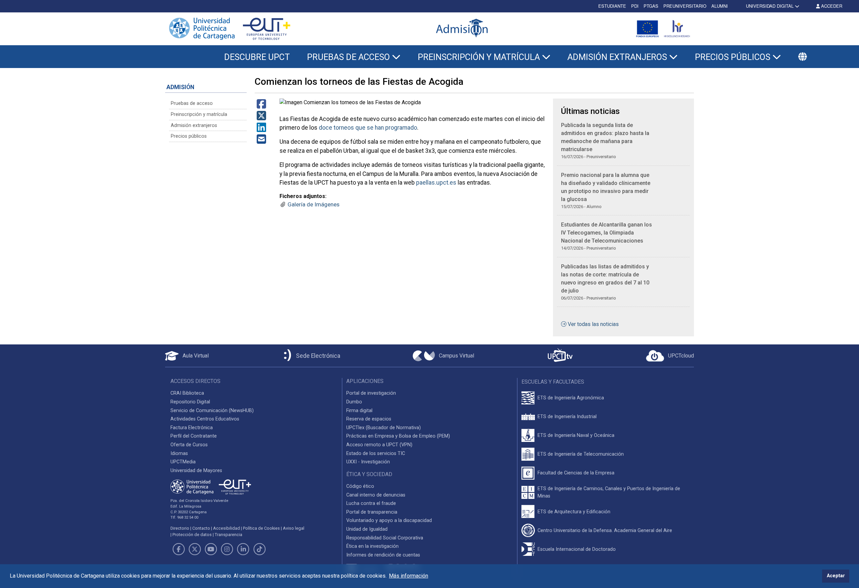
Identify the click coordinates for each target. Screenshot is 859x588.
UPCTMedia (183, 462)
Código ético (360, 486)
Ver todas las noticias (593, 324)
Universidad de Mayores (196, 470)
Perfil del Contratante (193, 436)
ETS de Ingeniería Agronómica (571, 398)
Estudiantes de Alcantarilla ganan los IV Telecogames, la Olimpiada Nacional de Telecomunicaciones (606, 232)
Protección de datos (192, 534)
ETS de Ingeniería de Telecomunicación (581, 454)
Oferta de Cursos (189, 445)
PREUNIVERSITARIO (684, 6)
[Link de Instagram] (227, 549)
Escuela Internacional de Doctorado (577, 549)
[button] (802, 57)
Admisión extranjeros (194, 125)
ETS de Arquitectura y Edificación (574, 512)
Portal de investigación (371, 393)
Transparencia (228, 534)
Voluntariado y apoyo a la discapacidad (389, 520)
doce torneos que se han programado (368, 127)
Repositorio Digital (190, 402)
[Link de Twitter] (195, 549)
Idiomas (179, 453)
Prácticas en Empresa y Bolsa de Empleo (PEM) (398, 436)
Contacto (201, 528)
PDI (635, 6)
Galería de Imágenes (314, 204)
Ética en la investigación (372, 546)
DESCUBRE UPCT (257, 57)
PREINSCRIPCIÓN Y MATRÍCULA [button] (480, 57)
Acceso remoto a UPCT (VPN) (379, 445)
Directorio (179, 528)
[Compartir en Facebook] (261, 106)
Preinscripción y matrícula (199, 114)
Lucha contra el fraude (371, 503)
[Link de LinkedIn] (243, 549)
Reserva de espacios (368, 419)
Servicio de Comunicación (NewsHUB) (212, 410)
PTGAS (651, 6)
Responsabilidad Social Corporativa (384, 538)
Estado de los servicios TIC (375, 453)
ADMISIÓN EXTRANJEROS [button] (618, 57)
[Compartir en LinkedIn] (261, 129)
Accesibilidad (226, 528)
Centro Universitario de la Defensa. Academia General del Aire (605, 530)
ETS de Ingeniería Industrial (567, 416)
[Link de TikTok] (259, 549)
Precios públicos (189, 136)
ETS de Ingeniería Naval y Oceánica (576, 435)
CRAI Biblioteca (187, 393)
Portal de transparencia (371, 512)
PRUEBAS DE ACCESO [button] (349, 57)
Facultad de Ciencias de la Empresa (576, 473)
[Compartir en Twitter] (261, 118)
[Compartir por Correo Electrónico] (261, 141)
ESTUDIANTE (612, 6)
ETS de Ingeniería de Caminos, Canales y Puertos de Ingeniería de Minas (609, 492)
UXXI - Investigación (368, 462)
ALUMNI (719, 6)
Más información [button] (408, 576)
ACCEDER (831, 6)
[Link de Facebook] (178, 549)
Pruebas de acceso (192, 103)
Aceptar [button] (836, 576)
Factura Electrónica (191, 428)
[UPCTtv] (560, 356)
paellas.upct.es (436, 182)
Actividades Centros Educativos (204, 419)
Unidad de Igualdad (367, 529)
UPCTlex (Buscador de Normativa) (383, 428)
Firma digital (359, 410)
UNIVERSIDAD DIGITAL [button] (770, 6)
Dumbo (354, 402)
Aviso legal (293, 528)
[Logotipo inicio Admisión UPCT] (463, 29)
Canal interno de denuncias (375, 495)
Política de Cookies (261, 528)
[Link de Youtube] (211, 549)
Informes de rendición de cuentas (383, 555)
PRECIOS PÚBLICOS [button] (733, 57)
